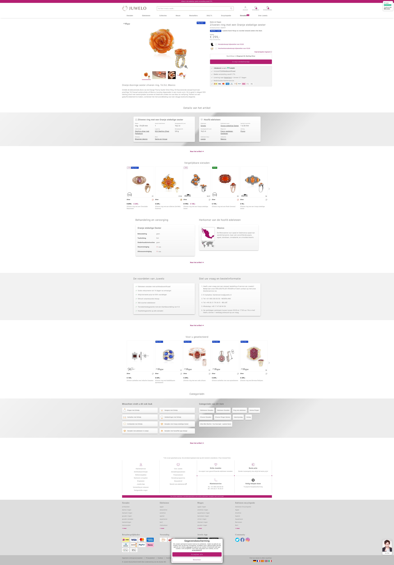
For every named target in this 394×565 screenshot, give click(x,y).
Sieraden (130, 16)
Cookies (160, 558)
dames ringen (126, 510)
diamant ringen (127, 513)
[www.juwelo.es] (262, 561)
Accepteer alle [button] (197, 554)
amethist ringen (203, 510)
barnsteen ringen (203, 516)
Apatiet (237, 516)
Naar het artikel (196, 151)
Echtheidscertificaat (141, 472)
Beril (236, 525)
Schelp (203, 126)
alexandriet (163, 510)
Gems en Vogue (161, 139)
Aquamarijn (239, 519)
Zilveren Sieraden (205, 417)
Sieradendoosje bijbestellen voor (231, 44)
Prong (243, 131)
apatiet (162, 516)
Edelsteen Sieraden (223, 410)
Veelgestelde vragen (141, 490)
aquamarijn (163, 519)
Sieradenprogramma (178, 478)
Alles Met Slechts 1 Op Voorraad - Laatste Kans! (215, 424)
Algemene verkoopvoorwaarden (132, 558)
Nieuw (178, 16)
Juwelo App (141, 484)
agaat (162, 507)
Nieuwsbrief (178, 481)
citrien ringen (202, 519)
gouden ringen (127, 516)
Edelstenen (146, 16)
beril (161, 522)
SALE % (209, 16)
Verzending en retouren (141, 487)
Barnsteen (238, 522)
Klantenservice (141, 469)
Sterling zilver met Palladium (142, 132)
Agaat (237, 510)
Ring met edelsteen (239, 410)
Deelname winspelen (141, 478)
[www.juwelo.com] (266, 561)
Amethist (238, 513)
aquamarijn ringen (204, 513)
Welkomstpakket (140, 475)
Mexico (223, 139)
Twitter (237, 540)
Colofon (168, 558)
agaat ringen (202, 507)
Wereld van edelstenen (177, 484)
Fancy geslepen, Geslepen (227, 132)
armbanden (126, 507)
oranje (203, 139)
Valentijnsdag (238, 417)
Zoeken (232, 8)
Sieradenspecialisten (178, 472)
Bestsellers (193, 16)
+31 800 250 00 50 (217, 487)
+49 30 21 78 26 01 (217, 489)
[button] (245, 8)
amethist (163, 513)
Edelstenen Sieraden (206, 410)
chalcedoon (164, 525)
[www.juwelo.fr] (258, 561)
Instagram (248, 540)
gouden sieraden (127, 519)
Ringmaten (140, 481)
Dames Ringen (254, 410)
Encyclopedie (226, 16)
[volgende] (269, 189)
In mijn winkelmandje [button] (241, 62)
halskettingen (126, 522)
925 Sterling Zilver (162, 131)
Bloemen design (141, 139)
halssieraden (126, 525)
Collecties (163, 16)
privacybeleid (196, 550)
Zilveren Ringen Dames (222, 417)
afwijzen (189, 547)
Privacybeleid (150, 558)
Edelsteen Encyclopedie (243, 507)
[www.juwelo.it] (270, 561)
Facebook (242, 540)
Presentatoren (178, 475)
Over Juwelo (262, 16)
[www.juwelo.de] (254, 561)
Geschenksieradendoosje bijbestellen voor (234, 48)
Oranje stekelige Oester (230, 126)
